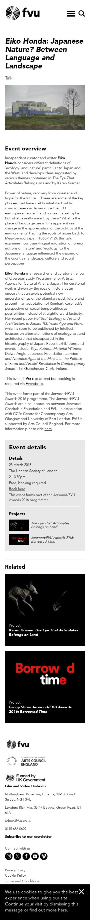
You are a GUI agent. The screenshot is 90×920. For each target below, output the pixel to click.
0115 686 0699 (15, 828)
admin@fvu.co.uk (18, 820)
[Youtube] (35, 856)
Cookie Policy (15, 875)
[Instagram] (8, 856)
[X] (17, 856)
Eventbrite (34, 383)
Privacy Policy (15, 870)
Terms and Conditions (22, 881)
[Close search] (81, 27)
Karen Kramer (43, 632)
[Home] (35, 13)
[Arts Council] (45, 761)
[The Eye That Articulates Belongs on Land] (45, 596)
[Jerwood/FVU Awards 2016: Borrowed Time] (45, 673)
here (48, 428)
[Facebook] (26, 856)
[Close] (81, 891)
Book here (17, 488)
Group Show (40, 709)
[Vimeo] (44, 856)
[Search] (81, 13)
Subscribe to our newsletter (28, 836)
